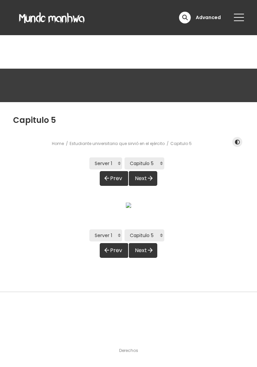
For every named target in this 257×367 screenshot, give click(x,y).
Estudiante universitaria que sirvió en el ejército (117, 143)
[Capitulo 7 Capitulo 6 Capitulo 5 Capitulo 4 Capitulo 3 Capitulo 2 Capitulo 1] (144, 163)
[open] (239, 17)
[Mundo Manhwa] (52, 17)
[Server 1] (105, 163)
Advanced (208, 17)
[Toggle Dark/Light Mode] (237, 142)
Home (58, 143)
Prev (116, 178)
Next (141, 178)
